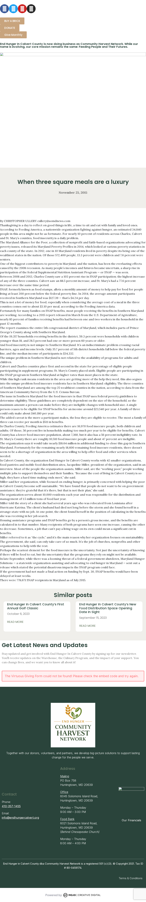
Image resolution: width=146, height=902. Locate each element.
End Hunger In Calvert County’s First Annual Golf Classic (35, 606)
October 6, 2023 (18, 614)
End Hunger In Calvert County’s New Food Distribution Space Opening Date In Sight (107, 608)
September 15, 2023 (93, 618)
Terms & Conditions (130, 878)
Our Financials (131, 820)
